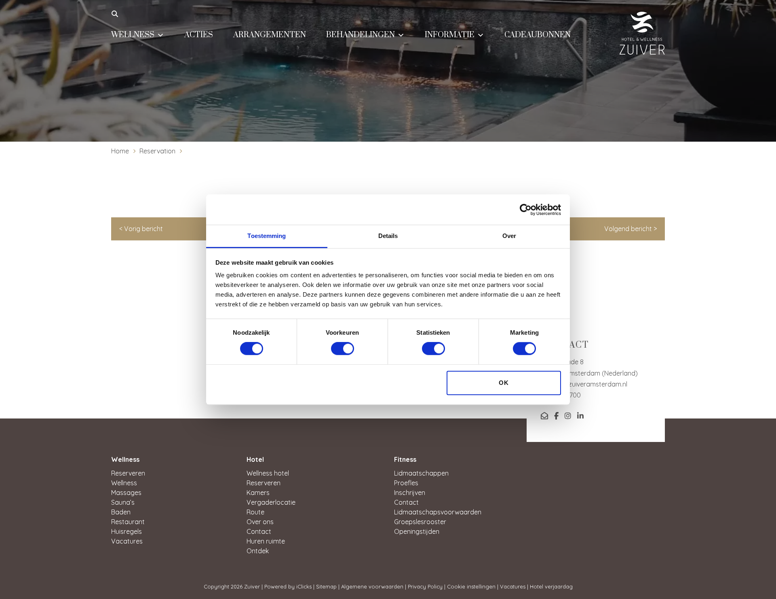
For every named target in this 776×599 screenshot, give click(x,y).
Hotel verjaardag (551, 586)
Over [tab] (509, 235)
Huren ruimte (266, 541)
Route (255, 512)
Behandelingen (360, 35)
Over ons (260, 522)
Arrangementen (269, 35)
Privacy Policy (425, 586)
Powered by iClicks (288, 586)
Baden (121, 512)
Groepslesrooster (420, 522)
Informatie (449, 35)
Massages (126, 493)
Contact (259, 531)
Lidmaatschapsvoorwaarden (437, 512)
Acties (198, 35)
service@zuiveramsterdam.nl (584, 384)
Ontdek (258, 551)
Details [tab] (388, 235)
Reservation (157, 151)
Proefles (406, 483)
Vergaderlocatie (271, 502)
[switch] (342, 348)
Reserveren (128, 473)
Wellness (132, 35)
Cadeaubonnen (537, 35)
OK (504, 382)
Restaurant (128, 522)
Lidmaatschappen (421, 473)
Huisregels (126, 531)
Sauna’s (123, 502)
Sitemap (326, 586)
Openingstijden (416, 531)
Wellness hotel (268, 473)
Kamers (258, 493)
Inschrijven (409, 493)
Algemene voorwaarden (372, 586)
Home (120, 151)
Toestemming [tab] (266, 235)
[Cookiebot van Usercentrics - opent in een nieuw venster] (525, 210)
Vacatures (127, 541)
